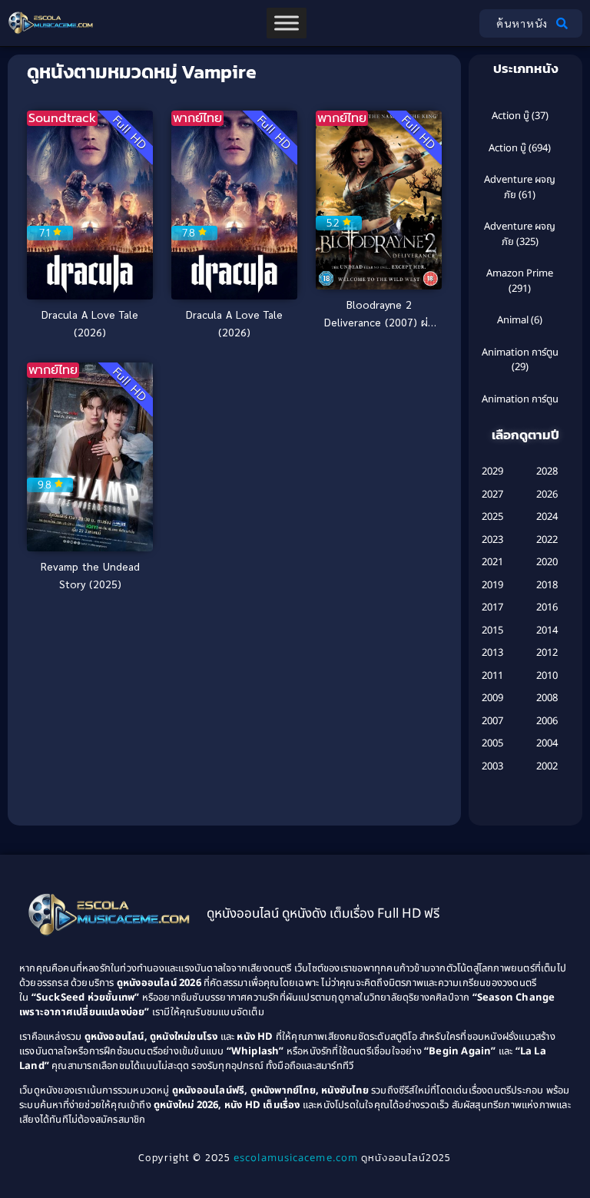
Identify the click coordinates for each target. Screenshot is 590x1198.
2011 (492, 675)
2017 (492, 607)
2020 (547, 562)
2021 (492, 562)
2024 (547, 517)
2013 (492, 652)
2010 (547, 675)
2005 (492, 743)
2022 (547, 540)
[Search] (565, 23)
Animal (513, 320)
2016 (547, 607)
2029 (492, 471)
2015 (492, 630)
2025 (492, 517)
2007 (492, 721)
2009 (492, 698)
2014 (547, 630)
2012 (547, 652)
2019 (492, 585)
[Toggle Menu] (286, 22)
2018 (547, 585)
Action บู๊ (510, 116)
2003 (492, 766)
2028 (547, 471)
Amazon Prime (519, 273)
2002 (547, 766)
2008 (547, 698)
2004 (547, 743)
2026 (547, 494)
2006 (547, 721)
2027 (492, 494)
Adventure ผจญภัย (519, 187)
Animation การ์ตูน (520, 352)
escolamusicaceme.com (296, 1158)
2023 (492, 540)
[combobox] (513, 23)
